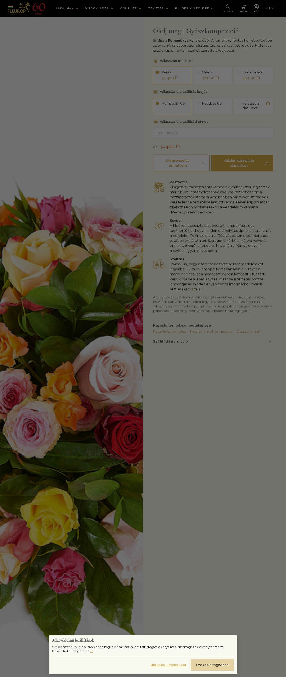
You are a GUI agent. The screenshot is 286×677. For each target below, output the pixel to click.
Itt (91, 651)
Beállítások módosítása (168, 665)
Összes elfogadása (212, 665)
